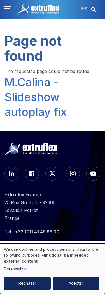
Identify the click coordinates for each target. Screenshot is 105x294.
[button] (7, 9)
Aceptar (76, 283)
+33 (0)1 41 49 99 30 (37, 231)
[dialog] (52, 268)
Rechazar (27, 283)
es (84, 9)
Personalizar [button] (15, 268)
